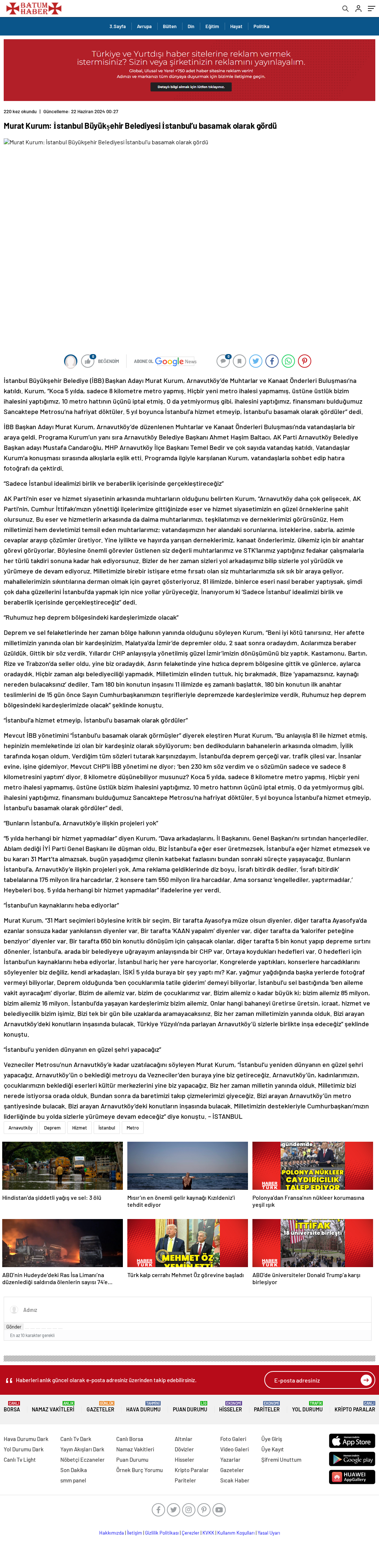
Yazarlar (230, 1459)
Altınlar (183, 1438)
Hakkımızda (111, 1533)
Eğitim (212, 26)
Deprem (52, 1128)
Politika (261, 26)
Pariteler (267, 1407)
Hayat (236, 26)
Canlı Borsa (129, 1438)
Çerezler (190, 1533)
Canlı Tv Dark (75, 1438)
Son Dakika (73, 1470)
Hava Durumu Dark (26, 1438)
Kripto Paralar (355, 1407)
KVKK (208, 1533)
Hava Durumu (143, 1407)
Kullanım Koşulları (236, 1533)
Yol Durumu (307, 1407)
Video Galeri (234, 1449)
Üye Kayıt (272, 1449)
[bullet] (49, 1328)
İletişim (134, 1533)
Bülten (170, 26)
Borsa (12, 1407)
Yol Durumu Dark (24, 1449)
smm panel (73, 1480)
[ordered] (43, 1328)
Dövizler (184, 1449)
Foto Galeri (233, 1438)
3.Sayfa (118, 26)
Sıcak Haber (234, 1480)
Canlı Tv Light (20, 1459)
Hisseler (230, 1407)
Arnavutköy (21, 1128)
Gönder (13, 1327)
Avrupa (144, 26)
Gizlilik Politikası (162, 1533)
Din (191, 26)
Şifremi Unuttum (281, 1459)
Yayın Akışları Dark (82, 1449)
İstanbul (106, 1128)
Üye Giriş (271, 1438)
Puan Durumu (190, 1407)
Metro (133, 1128)
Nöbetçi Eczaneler (82, 1459)
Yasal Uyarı (269, 1533)
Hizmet (79, 1128)
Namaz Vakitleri (53, 1407)
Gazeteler (100, 1407)
